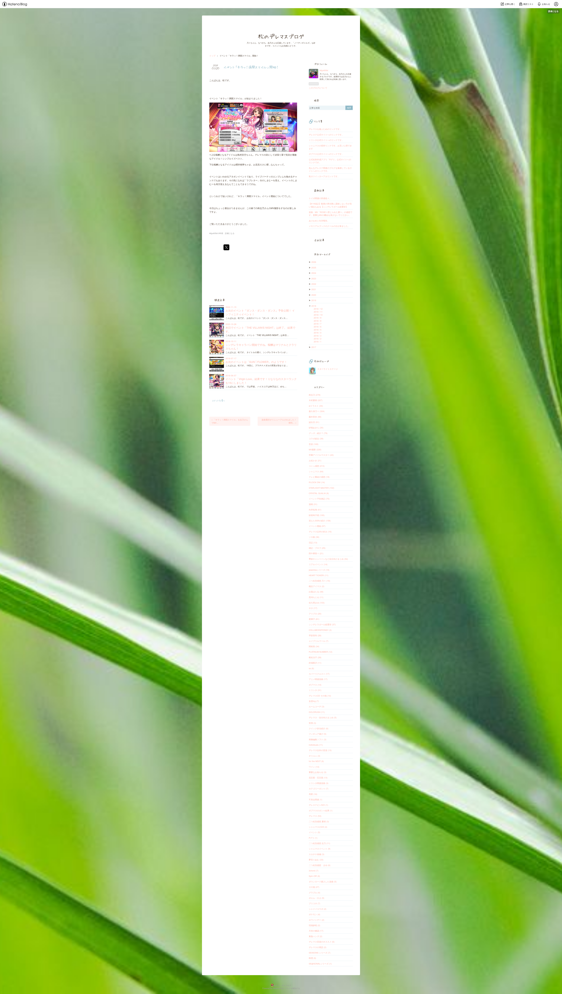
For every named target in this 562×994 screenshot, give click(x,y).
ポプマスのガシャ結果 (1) (321, 810)
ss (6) (311, 668)
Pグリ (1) (313, 837)
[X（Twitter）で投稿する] (226, 247)
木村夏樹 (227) (316, 400)
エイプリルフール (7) (318, 640)
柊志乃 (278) (315, 394)
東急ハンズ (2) (315, 936)
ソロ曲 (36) (314, 536)
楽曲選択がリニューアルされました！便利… (279, 421)
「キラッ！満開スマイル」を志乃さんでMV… (229, 421)
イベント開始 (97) (317, 525)
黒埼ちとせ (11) (316, 597)
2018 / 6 (317, 326)
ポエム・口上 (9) (316, 897)
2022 (313, 283)
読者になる (553, 11)
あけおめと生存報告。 (319, 220)
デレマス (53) (315, 815)
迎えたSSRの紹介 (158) (320, 520)
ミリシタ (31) (315, 690)
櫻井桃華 (240, 164)
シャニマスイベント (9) (319, 848)
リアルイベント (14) (318, 564)
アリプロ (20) (315, 613)
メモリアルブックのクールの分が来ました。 (329, 226)
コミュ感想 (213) (317, 465)
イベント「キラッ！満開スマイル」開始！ (251, 67)
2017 (313, 347)
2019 (313, 300)
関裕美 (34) (314, 646)
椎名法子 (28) (315, 657)
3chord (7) (313, 870)
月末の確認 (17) (316, 930)
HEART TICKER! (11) (318, 575)
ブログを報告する (292, 988)
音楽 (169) (313, 444)
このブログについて (318, 87)
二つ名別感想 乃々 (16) (319, 580)
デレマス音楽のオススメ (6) (322, 941)
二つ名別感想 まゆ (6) (319, 865)
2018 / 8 (317, 320)
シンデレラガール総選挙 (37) (322, 624)
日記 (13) (313, 542)
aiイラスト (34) (316, 405)
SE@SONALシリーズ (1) (320, 963)
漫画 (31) (313, 504)
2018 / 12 (318, 308)
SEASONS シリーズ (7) (319, 952)
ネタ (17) (313, 608)
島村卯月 (241, 154)
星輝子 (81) (314, 619)
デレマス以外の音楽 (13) (320, 750)
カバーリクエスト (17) (319, 673)
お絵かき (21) (315, 460)
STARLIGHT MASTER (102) (321, 487)
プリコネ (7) (314, 903)
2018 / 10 (318, 314)
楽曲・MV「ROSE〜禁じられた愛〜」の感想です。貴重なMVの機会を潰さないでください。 (330, 213)
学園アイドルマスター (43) (321, 454)
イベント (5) (314, 832)
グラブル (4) (314, 892)
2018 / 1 (317, 341)
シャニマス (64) (316, 471)
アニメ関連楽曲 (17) (318, 679)
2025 (313, 267)
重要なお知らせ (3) (317, 772)
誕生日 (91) (314, 422)
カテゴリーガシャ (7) (318, 788)
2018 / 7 (317, 323)
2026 (313, 261)
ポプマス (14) (315, 684)
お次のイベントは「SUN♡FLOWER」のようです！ (256, 362)
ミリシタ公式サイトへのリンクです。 (326, 140)
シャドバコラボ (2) (317, 908)
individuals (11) (316, 744)
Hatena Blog (278, 988)
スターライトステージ (327, 368)
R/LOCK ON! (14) (317, 482)
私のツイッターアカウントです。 (324, 176)
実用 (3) (312, 723)
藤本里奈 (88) (315, 416)
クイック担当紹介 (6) (318, 728)
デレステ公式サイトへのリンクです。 (326, 134)
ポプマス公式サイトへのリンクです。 (326, 153)
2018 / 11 (318, 311)
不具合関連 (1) (315, 799)
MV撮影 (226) (315, 449)
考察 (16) (313, 794)
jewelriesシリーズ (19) (319, 569)
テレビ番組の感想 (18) (319, 476)
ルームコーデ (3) (316, 706)
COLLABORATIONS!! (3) (320, 629)
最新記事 (319, 190)
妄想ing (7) (314, 701)
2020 (313, 294)
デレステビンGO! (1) (318, 804)
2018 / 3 (317, 335)
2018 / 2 (317, 338)
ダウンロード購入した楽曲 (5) (323, 881)
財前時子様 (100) (317, 515)
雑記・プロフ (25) (317, 547)
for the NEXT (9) (316, 761)
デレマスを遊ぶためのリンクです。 (325, 129)
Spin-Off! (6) (314, 876)
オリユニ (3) (314, 755)
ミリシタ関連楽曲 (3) (318, 783)
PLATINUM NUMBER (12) (320, 651)
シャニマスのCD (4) (318, 826)
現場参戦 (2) (314, 925)
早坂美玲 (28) (315, 635)
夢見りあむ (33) (316, 859)
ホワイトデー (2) (316, 919)
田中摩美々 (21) (316, 553)
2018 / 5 (317, 329)
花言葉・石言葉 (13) (318, 777)
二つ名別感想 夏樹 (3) (319, 821)
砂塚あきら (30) (316, 427)
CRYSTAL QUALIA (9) (319, 493)
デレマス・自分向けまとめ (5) (323, 717)
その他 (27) (314, 886)
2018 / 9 (317, 317)
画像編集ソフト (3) (317, 739)
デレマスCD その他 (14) (320, 695)
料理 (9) (312, 958)
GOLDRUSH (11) (317, 712)
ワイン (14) (314, 766)
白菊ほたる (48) (316, 591)
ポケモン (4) (314, 914)
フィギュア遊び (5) (317, 733)
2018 (313, 305)
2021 (313, 289)
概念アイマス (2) (316, 586)
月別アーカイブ (322, 254)
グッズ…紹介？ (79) (318, 433)
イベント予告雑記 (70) (319, 498)
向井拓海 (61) (315, 509)
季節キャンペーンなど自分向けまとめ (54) (328, 558)
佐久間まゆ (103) (317, 602)
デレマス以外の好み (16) (320, 531)
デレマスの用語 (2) (317, 947)
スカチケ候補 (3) (316, 854)
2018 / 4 (317, 332)
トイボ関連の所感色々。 (320, 198)
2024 (313, 272)
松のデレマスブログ (281, 36)
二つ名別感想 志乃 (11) (319, 843)
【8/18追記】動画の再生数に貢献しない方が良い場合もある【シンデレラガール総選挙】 (330, 205)
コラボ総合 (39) (316, 438)
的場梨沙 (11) (315, 662)
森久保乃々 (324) (317, 411)
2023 (313, 278)
